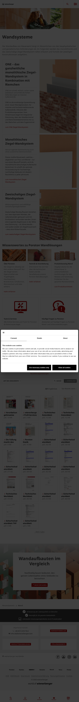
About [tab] (65, 338)
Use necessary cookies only (39, 367)
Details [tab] (39, 338)
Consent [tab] (14, 338)
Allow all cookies (64, 367)
